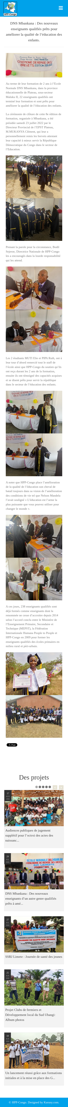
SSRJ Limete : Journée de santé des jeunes (33, 956)
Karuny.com (51, 1102)
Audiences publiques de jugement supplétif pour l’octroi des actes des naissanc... (29, 835)
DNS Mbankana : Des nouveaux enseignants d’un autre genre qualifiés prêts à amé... (30, 898)
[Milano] (34, 8)
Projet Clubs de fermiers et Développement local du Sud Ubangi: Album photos (30, 1015)
